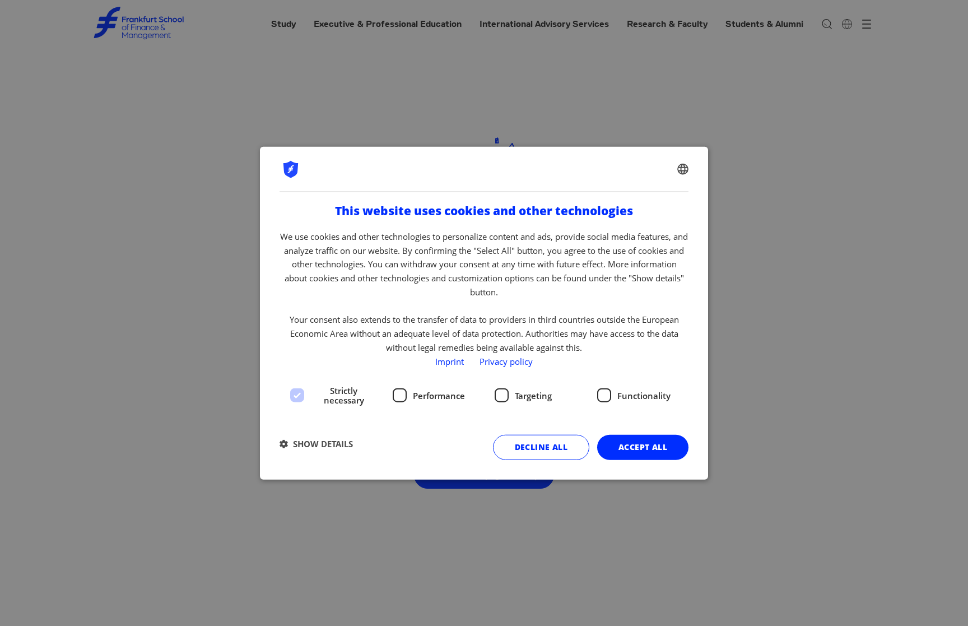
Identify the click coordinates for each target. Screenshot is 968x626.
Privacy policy (506, 361)
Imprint (449, 361)
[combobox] (682, 168)
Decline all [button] (541, 447)
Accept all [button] (642, 447)
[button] (316, 443)
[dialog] (484, 313)
